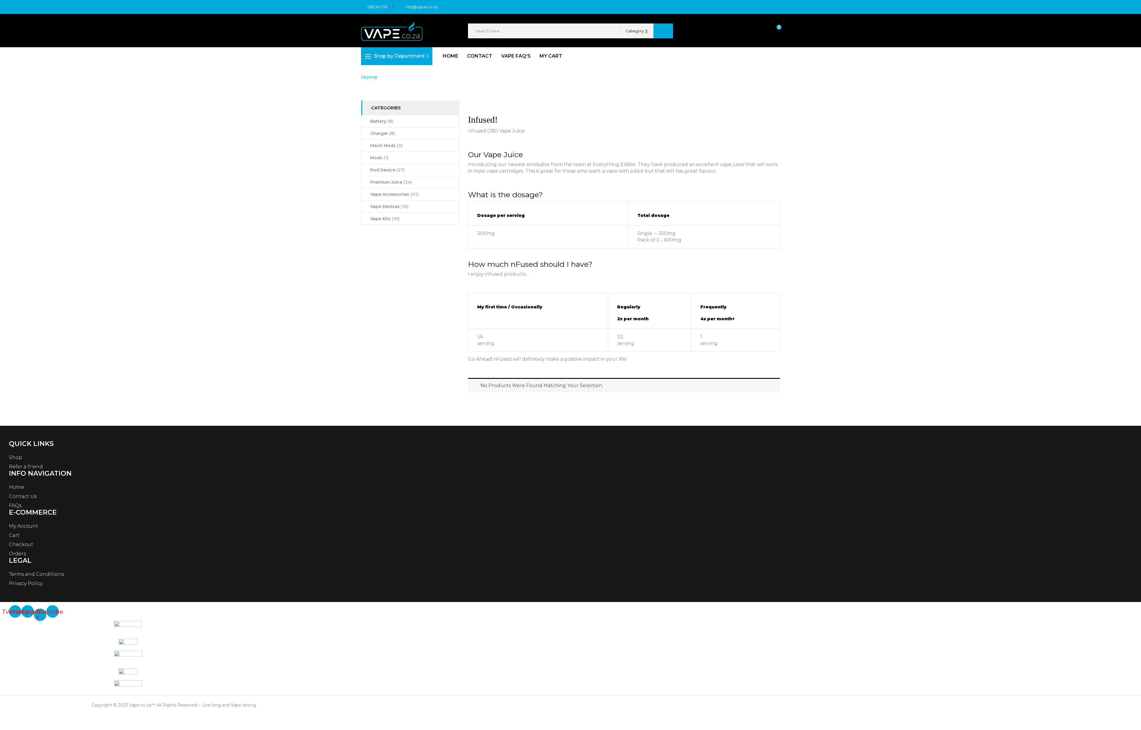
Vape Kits (385, 218)
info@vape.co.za (421, 6)
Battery (381, 121)
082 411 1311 (377, 6)
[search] (663, 30)
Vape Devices (389, 206)
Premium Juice (391, 182)
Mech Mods (386, 145)
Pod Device (387, 170)
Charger (382, 133)
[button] (773, 31)
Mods (379, 157)
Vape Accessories (394, 194)
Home (369, 77)
